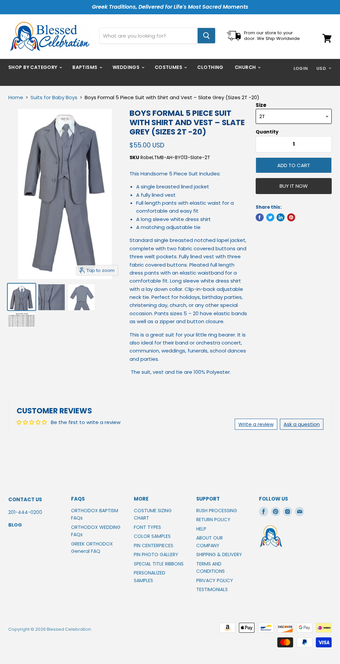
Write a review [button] (256, 424)
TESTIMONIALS (212, 589)
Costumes (169, 67)
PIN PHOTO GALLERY (156, 554)
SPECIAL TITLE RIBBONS (159, 563)
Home (15, 97)
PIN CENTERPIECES (153, 545)
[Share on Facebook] (260, 217)
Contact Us (25, 499)
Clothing (210, 67)
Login (301, 68)
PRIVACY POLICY (214, 580)
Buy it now (294, 185)
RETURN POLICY (213, 519)
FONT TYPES (147, 527)
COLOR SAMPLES (152, 536)
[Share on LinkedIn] (281, 217)
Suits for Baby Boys (54, 97)
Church (246, 67)
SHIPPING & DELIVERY (219, 554)
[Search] (206, 35)
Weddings (127, 67)
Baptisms (85, 67)
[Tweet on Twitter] (270, 217)
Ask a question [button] (302, 424)
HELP (201, 529)
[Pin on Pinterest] (291, 217)
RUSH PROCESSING (216, 510)
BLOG (15, 525)
